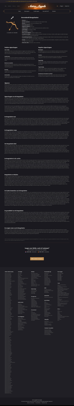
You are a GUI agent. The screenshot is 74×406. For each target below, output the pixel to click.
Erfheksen (59, 314)
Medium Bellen (33, 280)
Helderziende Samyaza (8, 380)
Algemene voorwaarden (30, 402)
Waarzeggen (59, 274)
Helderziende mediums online (22, 309)
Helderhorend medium (34, 305)
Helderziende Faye (8, 306)
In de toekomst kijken (47, 334)
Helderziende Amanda (8, 300)
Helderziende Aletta (8, 302)
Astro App (59, 285)
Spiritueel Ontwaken (47, 313)
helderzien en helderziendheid (22, 306)
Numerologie (33, 293)
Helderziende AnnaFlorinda (9, 331)
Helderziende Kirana (8, 347)
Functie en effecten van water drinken (63, 293)
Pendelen (45, 311)
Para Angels (46, 277)
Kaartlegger (20, 320)
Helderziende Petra (8, 369)
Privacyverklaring (37, 402)
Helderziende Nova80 (8, 367)
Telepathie (46, 323)
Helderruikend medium (34, 278)
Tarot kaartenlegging (21, 327)
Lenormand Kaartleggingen (22, 322)
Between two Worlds (34, 316)
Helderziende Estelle (8, 327)
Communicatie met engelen (35, 274)
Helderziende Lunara (8, 350)
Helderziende (7, 336)
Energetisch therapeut (47, 289)
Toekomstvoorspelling (47, 330)
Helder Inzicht (20, 313)
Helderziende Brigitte (8, 312)
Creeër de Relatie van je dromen (62, 289)
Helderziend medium (21, 305)
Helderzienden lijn (21, 311)
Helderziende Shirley (8, 284)
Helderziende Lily (7, 288)
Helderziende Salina (8, 305)
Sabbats (59, 318)
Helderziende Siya (7, 329)
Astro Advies (20, 273)
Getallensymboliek (34, 290)
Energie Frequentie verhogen (48, 290)
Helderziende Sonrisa (8, 334)
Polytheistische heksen (61, 317)
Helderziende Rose (8, 377)
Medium (32, 279)
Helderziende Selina (8, 321)
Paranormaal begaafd (34, 318)
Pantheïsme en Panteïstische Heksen (63, 316)
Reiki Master (46, 291)
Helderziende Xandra (8, 293)
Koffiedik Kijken (46, 309)
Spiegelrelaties (60, 299)
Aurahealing (33, 312)
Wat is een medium (34, 285)
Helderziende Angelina (8, 309)
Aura (32, 311)
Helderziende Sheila (8, 339)
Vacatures (9, 6)
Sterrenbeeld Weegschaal (22, 299)
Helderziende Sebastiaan (9, 385)
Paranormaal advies (34, 317)
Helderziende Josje (8, 343)
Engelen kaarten (20, 318)
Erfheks (59, 313)
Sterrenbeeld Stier (21, 295)
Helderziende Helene (8, 275)
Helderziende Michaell (8, 357)
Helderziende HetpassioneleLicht (10, 362)
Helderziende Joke (7, 341)
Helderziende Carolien (8, 314)
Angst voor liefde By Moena (62, 284)
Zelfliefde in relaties (61, 290)
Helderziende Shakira (8, 276)
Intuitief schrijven (47, 306)
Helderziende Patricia (8, 368)
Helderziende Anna (8, 299)
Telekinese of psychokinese (48, 322)
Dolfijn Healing (60, 291)
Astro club (19, 274)
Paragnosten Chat (34, 302)
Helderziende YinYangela (8, 391)
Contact (18, 6)
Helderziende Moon (8, 374)
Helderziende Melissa (8, 371)
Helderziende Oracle (8, 303)
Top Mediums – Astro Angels (35, 284)
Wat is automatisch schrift (48, 315)
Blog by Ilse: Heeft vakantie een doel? (63, 288)
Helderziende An (7, 296)
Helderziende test (7, 320)
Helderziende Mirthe (8, 360)
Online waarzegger (60, 273)
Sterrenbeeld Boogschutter (22, 288)
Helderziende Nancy (8, 337)
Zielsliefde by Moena (61, 305)
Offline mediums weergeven (36, 258)
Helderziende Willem (8, 287)
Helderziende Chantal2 (8, 313)
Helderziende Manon (8, 273)
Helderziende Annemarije (9, 307)
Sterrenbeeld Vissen (21, 297)
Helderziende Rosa (8, 285)
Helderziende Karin (8, 297)
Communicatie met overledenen (36, 276)
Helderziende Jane (7, 363)
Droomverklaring (46, 303)
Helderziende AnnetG (8, 308)
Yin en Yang (19, 287)
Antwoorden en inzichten (48, 275)
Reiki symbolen (46, 292)
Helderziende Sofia (8, 384)
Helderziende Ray (7, 373)
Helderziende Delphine (8, 387)
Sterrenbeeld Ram (21, 292)
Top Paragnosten (33, 304)
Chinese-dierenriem (21, 279)
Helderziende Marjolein (8, 353)
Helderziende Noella (8, 325)
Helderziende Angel (8, 365)
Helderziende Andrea (8, 279)
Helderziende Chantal (8, 286)
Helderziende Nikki (8, 366)
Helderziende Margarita (8, 352)
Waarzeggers (60, 278)
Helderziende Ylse (7, 335)
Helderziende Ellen (8, 298)
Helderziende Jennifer (8, 340)
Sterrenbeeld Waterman (21, 298)
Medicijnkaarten (20, 324)
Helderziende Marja (8, 274)
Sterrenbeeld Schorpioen (22, 293)
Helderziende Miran (8, 358)
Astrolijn (19, 276)
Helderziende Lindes (8, 290)
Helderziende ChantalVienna (9, 316)
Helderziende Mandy (8, 351)
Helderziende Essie (8, 328)
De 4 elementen (20, 281)
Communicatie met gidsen (35, 275)
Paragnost (32, 299)
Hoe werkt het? (46, 11)
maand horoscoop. (25, 1)
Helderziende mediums (21, 308)
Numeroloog (33, 292)
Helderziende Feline (8, 330)
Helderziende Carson (8, 364)
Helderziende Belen (8, 311)
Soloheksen (59, 319)
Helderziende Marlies (8, 354)
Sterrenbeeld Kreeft (21, 289)
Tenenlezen (59, 300)
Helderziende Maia (8, 280)
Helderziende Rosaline (8, 319)
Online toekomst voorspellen (48, 332)
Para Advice (46, 276)
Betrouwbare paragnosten (35, 298)
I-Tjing (45, 305)
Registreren (67, 6)
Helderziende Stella (8, 383)
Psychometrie (46, 321)
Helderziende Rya (7, 375)
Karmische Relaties (47, 308)
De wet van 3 (20, 280)
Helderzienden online (21, 312)
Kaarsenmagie (60, 315)
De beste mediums (34, 277)
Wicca (58, 320)
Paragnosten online (47, 280)
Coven (59, 310)
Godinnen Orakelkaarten (22, 319)
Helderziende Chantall (8, 318)
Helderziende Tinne (8, 389)
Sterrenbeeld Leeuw (21, 290)
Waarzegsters (60, 280)
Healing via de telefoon (47, 304)
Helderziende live (20, 307)
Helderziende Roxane (8, 378)
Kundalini (45, 310)
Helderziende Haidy (8, 333)
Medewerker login (44, 402)
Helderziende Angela (8, 277)
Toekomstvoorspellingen (48, 331)
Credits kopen (36, 11)
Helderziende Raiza (8, 372)
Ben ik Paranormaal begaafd (35, 315)
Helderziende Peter (8, 301)
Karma (45, 307)
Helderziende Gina (8, 278)
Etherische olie (60, 311)
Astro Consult (20, 275)
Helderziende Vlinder (8, 390)
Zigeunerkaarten (20, 329)
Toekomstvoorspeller (47, 329)
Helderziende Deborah (8, 332)
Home (19, 11)
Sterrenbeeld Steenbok (21, 294)
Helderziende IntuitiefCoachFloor (10, 281)
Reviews (54, 11)
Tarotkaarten (20, 328)
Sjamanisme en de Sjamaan (48, 297)
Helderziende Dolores (8, 324)
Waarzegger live (60, 276)
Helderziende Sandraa (8, 382)
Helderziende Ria (7, 376)
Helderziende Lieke (8, 317)
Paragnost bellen (33, 301)
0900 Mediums (46, 273)
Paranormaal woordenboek (35, 319)
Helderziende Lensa (8, 349)
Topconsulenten (46, 283)
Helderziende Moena (8, 283)
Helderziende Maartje (8, 386)
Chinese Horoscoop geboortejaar (23, 278)
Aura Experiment (33, 313)
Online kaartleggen (21, 326)
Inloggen (61, 6)
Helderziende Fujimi (8, 315)
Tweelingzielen (46, 314)
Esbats (59, 312)
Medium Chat (33, 281)
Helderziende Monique (8, 361)
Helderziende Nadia (8, 379)
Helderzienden (20, 310)
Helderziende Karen (8, 346)
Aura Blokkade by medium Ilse (35, 314)
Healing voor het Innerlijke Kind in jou (63, 294)
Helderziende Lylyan (8, 292)
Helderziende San (7, 381)
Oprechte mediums (34, 283)
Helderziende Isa (7, 338)
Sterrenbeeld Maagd (21, 291)
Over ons (14, 6)
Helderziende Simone (8, 295)
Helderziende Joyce (8, 344)
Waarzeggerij (60, 277)
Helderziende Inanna (8, 323)
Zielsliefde (59, 304)
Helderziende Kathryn (8, 388)
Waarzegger (59, 275)
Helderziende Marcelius (8, 294)
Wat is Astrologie (20, 286)
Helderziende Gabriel (8, 345)
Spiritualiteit (33, 320)
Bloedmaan (19, 277)
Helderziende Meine (8, 355)
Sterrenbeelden (20, 285)
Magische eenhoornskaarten (22, 323)
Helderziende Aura (8, 310)
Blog (5, 6)
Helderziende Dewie (8, 322)
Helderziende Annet (8, 342)
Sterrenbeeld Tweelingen (22, 296)
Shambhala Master (47, 312)
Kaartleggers (20, 321)
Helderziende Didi (7, 289)
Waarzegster (60, 279)
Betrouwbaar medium (34, 273)
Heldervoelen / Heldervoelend (35, 306)
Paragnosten (33, 300)
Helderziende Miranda (8, 359)
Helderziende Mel (7, 356)
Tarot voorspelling (47, 333)
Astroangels (46, 274)
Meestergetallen (33, 291)
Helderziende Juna (7, 291)
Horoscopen (26, 11)
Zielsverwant (46, 316)
